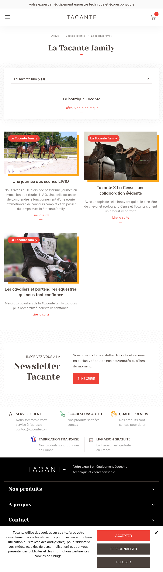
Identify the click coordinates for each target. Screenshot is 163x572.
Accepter (123, 536)
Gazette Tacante (75, 35)
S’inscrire (86, 379)
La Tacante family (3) (29, 79)
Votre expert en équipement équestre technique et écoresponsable (81, 4)
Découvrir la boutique (81, 108)
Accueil (55, 35)
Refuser (123, 562)
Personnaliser (123, 549)
